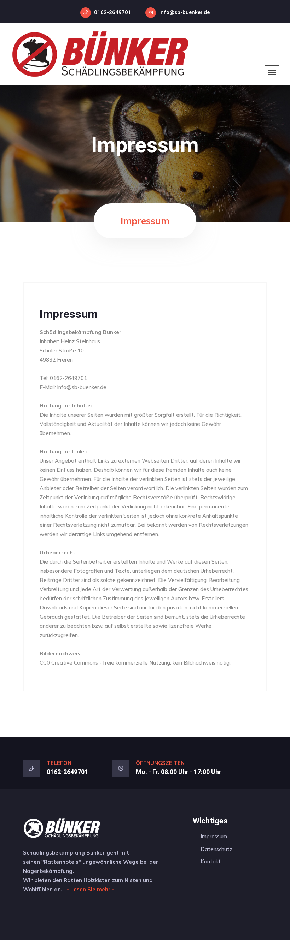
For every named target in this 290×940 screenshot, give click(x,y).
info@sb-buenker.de (184, 12)
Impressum (69, 314)
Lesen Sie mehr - (92, 889)
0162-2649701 (112, 12)
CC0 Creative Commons (69, 662)
